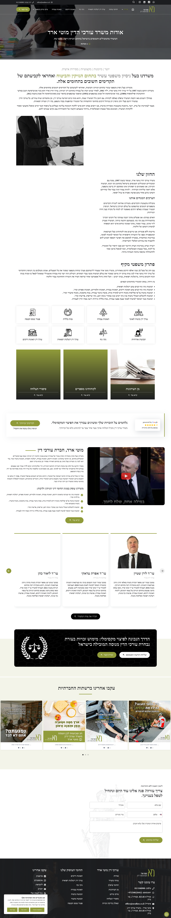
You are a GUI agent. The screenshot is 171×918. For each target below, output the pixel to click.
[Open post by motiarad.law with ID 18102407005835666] (64, 721)
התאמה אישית (37, 910)
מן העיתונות (114, 889)
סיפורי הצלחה (113, 898)
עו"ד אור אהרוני (47, 573)
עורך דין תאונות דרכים (32, 339)
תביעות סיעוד (77, 898)
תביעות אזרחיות (139, 339)
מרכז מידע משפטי (41, 9)
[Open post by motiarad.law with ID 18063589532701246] (21, 721)
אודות (126, 9)
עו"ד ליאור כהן (96, 573)
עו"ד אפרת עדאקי (142, 573)
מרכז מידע (114, 894)
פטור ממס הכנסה (32, 319)
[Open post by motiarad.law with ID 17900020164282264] (107, 721)
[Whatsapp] (154, 2)
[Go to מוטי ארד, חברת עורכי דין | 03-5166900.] (89, 43)
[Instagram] (140, 2)
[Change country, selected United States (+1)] (160, 814)
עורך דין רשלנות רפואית (96, 9)
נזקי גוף (81, 9)
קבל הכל (12, 910)
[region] (26, 904)
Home (133, 9)
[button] (126, 476)
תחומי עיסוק (113, 9)
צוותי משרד (114, 880)
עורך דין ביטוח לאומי (138, 319)
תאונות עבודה (57, 9)
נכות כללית (68, 319)
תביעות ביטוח (77, 894)
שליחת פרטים (152, 840)
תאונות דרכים (70, 9)
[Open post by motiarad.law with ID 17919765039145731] (149, 721)
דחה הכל (24, 910)
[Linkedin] (144, 2)
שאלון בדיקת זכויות (110, 903)
